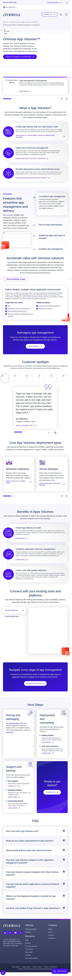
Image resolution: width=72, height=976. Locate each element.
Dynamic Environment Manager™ (50, 306)
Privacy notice (37, 967)
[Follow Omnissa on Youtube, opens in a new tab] (15, 933)
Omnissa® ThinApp (45, 308)
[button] (52, 2)
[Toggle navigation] (66, 14)
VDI (9, 306)
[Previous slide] (62, 98)
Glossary (28, 955)
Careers (51, 935)
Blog (26, 940)
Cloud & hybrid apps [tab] (11, 616)
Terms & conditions (50, 967)
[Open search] (61, 14)
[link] (9, 2)
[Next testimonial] (55, 433)
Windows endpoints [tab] (11, 610)
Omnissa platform (31, 929)
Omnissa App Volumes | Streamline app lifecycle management (21, 25)
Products (28, 932)
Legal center (26, 967)
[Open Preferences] (3, 972)
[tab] (7, 98)
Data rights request (31, 958)
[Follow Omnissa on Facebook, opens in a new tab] (10, 933)
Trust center (29, 949)
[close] (67, 2)
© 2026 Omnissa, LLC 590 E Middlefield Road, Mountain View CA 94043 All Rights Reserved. (12, 942)
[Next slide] (66, 98)
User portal (28, 952)
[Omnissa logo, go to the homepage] (12, 925)
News (50, 932)
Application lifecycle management (19, 308)
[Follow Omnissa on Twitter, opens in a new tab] (21, 933)
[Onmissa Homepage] (12, 15)
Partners (28, 943)
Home (5, 22)
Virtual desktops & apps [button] (15, 279)
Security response (31, 946)
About (50, 929)
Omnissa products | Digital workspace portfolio (23, 22)
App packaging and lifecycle (17, 311)
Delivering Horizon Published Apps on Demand (20, 315)
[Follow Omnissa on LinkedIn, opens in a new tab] (5, 933)
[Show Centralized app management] (34, 197)
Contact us (51, 938)
